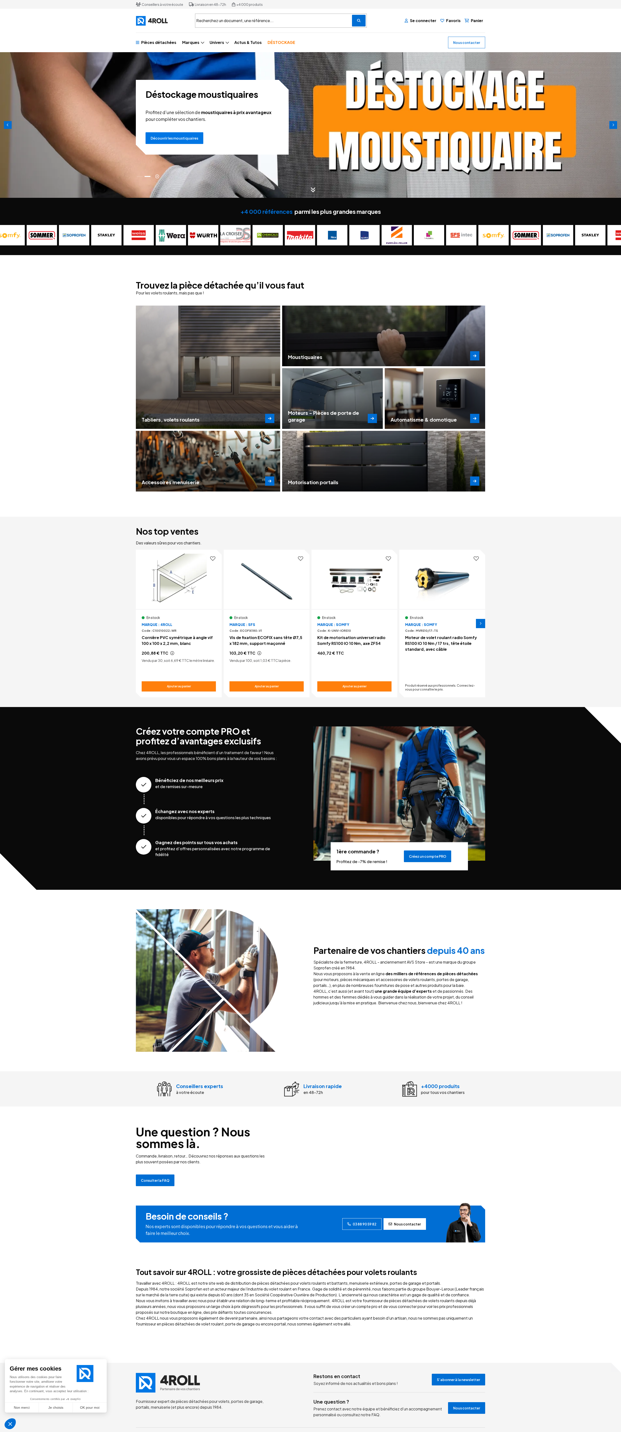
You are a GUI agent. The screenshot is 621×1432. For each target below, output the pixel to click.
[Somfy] (466, 235)
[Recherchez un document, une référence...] (359, 20)
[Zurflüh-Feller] (369, 235)
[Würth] (176, 235)
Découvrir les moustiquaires (174, 138)
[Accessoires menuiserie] (208, 461)
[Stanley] (79, 235)
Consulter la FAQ (155, 1180)
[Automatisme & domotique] (435, 398)
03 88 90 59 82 (364, 1224)
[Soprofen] (47, 235)
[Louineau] (402, 235)
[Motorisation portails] (383, 461)
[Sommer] (498, 235)
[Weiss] (111, 235)
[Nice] (305, 235)
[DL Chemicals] (240, 235)
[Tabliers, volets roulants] (208, 367)
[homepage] (207, 1383)
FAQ (375, 1414)
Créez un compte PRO (427, 856)
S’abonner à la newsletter (458, 1379)
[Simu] (337, 235)
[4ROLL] (162, 21)
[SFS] (434, 235)
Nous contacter (466, 42)
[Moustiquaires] (383, 336)
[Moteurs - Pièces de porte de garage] (332, 398)
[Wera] (144, 235)
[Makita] (273, 235)
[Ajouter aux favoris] (213, 559)
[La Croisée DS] (208, 235)
